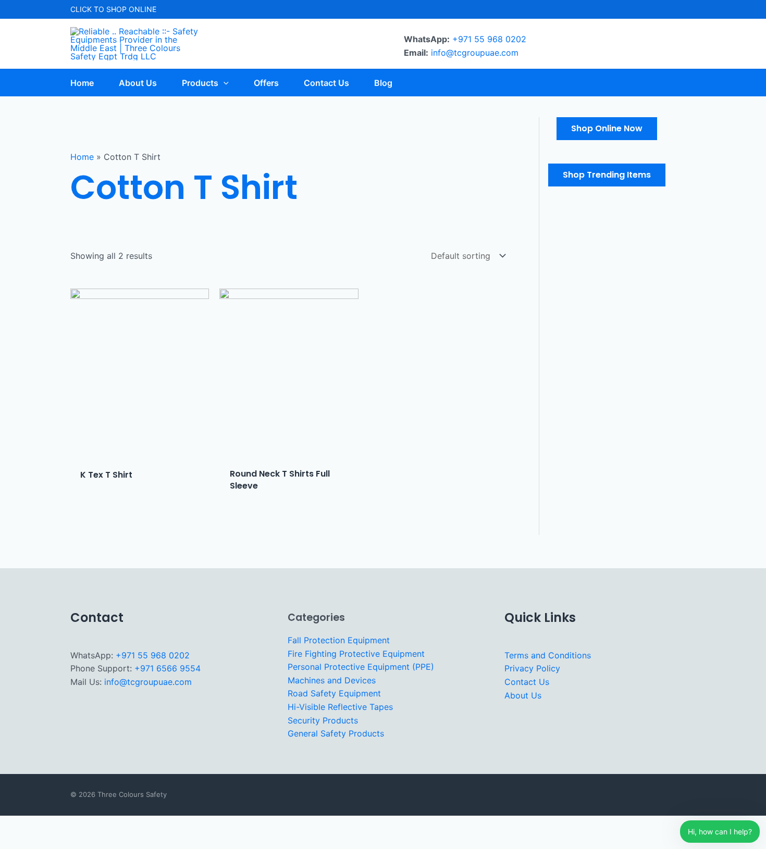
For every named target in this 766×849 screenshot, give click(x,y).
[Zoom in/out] (14, 825)
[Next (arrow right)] (46, 841)
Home (82, 157)
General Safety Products (336, 733)
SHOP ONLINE (131, 9)
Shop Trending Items (607, 175)
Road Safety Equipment (334, 693)
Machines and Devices (332, 680)
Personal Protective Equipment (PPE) (361, 666)
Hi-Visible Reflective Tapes (340, 707)
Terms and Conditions (547, 655)
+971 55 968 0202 (489, 39)
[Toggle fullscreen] (46, 825)
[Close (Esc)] (110, 825)
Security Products (323, 720)
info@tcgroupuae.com (474, 52)
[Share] (78, 825)
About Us (522, 695)
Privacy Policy (532, 668)
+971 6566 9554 (167, 668)
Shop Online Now (607, 128)
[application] (223, 82)
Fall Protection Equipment (339, 640)
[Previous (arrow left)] (14, 841)
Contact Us (526, 682)
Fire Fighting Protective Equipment (356, 653)
